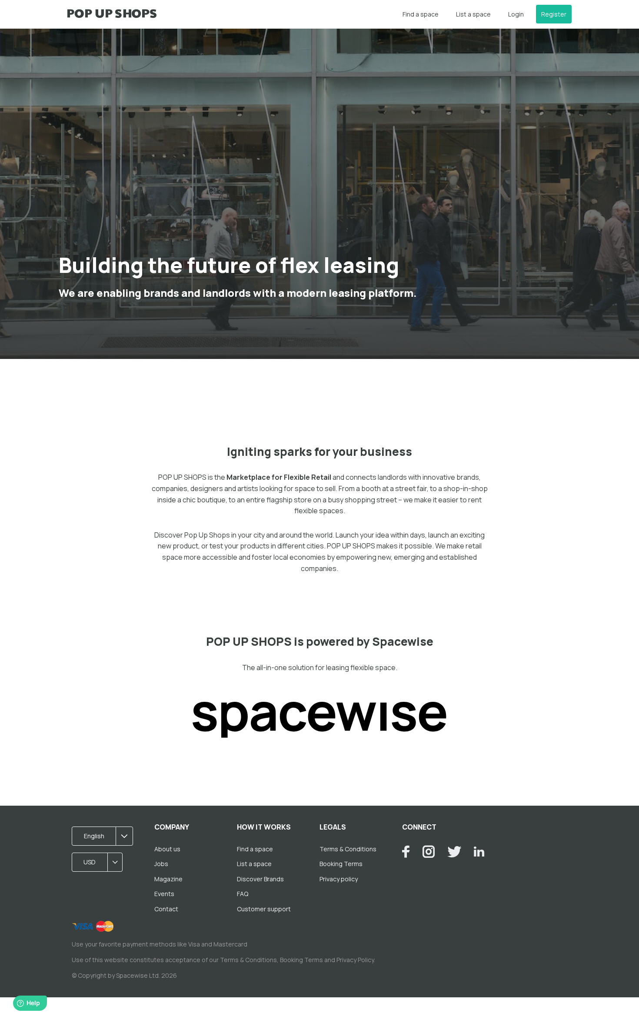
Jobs (161, 864)
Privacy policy (339, 879)
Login (516, 14)
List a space (473, 14)
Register (553, 14)
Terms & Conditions (348, 849)
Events (164, 894)
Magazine (168, 879)
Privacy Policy (355, 960)
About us (167, 849)
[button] (105, 836)
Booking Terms (341, 864)
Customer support (264, 909)
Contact (166, 909)
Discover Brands (260, 879)
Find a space (421, 14)
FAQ (242, 894)
